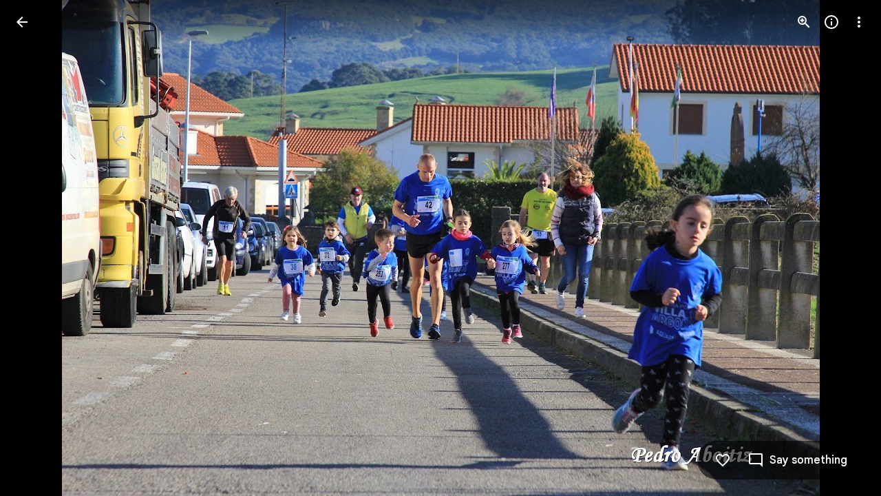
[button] (38, 248)
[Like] (722, 460)
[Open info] (831, 22)
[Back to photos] (22, 22)
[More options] (859, 22)
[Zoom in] (804, 22)
